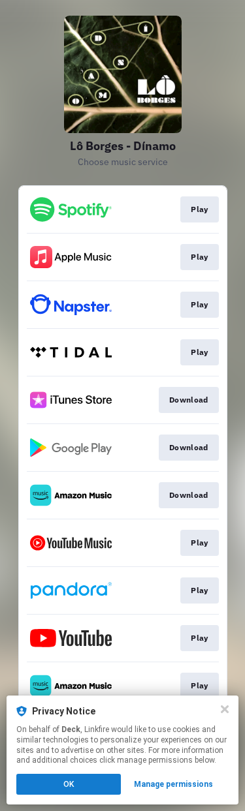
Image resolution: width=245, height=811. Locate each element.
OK (68, 784)
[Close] (224, 709)
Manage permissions (173, 784)
